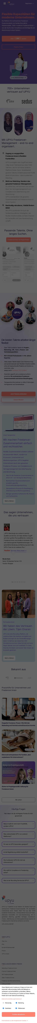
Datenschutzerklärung (8, 999)
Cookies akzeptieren (18, 1014)
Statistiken (8, 1008)
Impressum (18, 999)
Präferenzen (21, 1008)
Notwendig (8, 1003)
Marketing (21, 1003)
